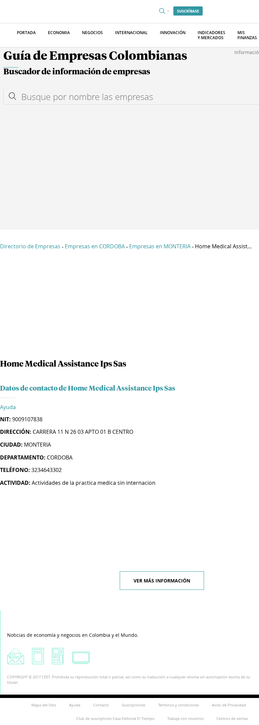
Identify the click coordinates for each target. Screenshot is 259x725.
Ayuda (8, 407)
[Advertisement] (129, 179)
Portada (26, 32)
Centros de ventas (232, 718)
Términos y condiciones (178, 704)
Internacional (131, 32)
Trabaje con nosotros (185, 718)
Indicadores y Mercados (211, 35)
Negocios (92, 32)
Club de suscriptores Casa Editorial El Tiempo (115, 718)
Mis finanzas (247, 35)
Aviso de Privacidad (229, 704)
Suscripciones (133, 704)
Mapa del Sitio (43, 704)
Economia (59, 32)
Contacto (101, 704)
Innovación (172, 32)
